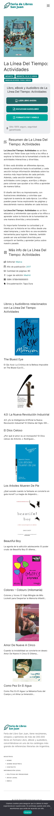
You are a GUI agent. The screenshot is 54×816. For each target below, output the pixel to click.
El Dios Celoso (13, 430)
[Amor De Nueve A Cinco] (27, 639)
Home (9, 760)
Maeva (19, 262)
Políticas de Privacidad (17, 774)
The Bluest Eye (13, 359)
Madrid (27, 275)
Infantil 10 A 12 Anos (27, 76)
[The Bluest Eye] (27, 354)
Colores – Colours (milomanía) (23, 590)
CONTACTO (11, 767)
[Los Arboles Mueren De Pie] (27, 480)
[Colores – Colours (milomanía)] (27, 584)
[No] (51, 808)
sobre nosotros (14, 764)
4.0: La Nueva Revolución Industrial (26, 414)
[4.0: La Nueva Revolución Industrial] (27, 409)
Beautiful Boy (12, 541)
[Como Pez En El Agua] (27, 680)
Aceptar (27, 812)
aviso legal (12, 778)
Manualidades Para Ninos (18, 80)
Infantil (9, 76)
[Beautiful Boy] (27, 535)
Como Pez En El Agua (18, 685)
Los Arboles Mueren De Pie (21, 485)
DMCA (9, 781)
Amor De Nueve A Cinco (19, 645)
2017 (28, 266)
